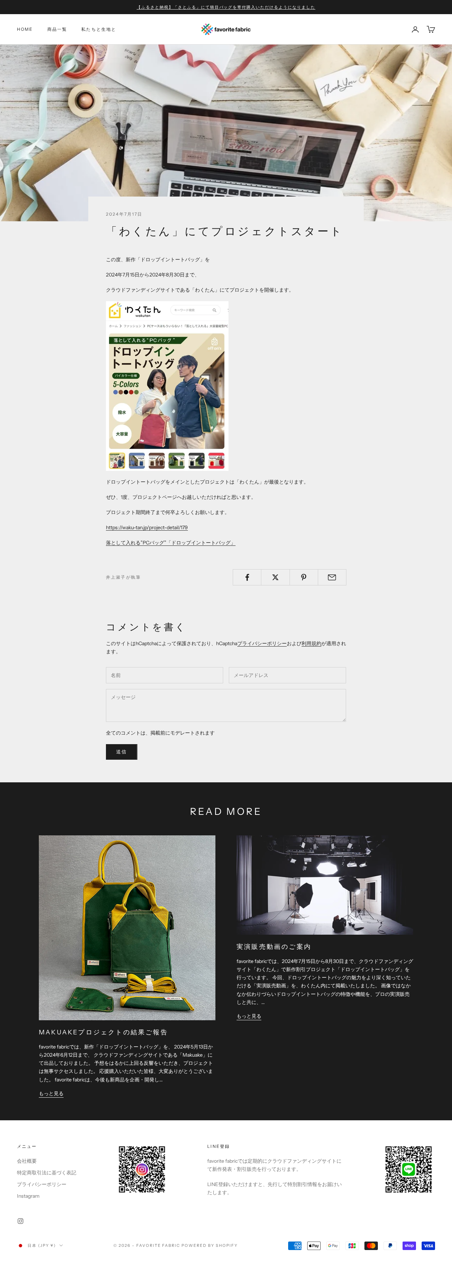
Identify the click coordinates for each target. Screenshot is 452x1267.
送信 (121, 751)
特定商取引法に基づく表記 (46, 1172)
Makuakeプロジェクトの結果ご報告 (103, 1032)
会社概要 (27, 1161)
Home (25, 29)
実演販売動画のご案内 (274, 946)
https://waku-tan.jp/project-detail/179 (147, 527)
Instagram (28, 1196)
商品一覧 (57, 29)
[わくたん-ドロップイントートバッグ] (167, 385)
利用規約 (311, 643)
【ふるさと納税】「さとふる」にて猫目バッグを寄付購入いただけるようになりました (226, 7)
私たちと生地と (98, 29)
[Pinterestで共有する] (304, 577)
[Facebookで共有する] (247, 577)
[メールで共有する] (332, 577)
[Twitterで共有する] (275, 577)
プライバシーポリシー (262, 643)
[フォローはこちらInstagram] (20, 1221)
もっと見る (51, 1093)
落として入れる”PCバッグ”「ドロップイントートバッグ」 (171, 542)
